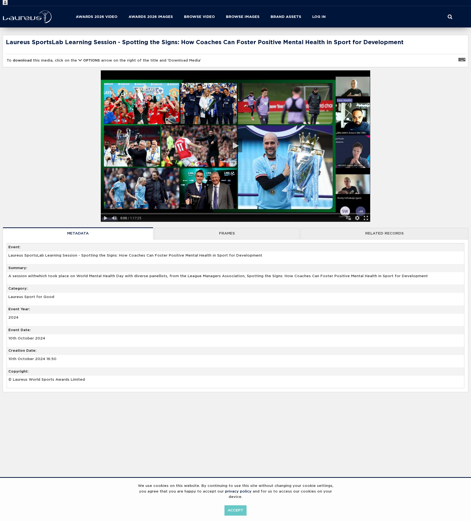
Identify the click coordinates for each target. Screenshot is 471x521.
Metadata (78, 233)
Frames (227, 233)
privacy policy (238, 491)
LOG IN (319, 17)
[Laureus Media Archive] (27, 17)
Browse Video (199, 17)
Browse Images (243, 17)
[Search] (450, 17)
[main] (235, 226)
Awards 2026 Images (151, 17)
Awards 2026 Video (97, 17)
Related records (384, 233)
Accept (235, 510)
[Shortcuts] (461, 59)
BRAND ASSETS (286, 17)
